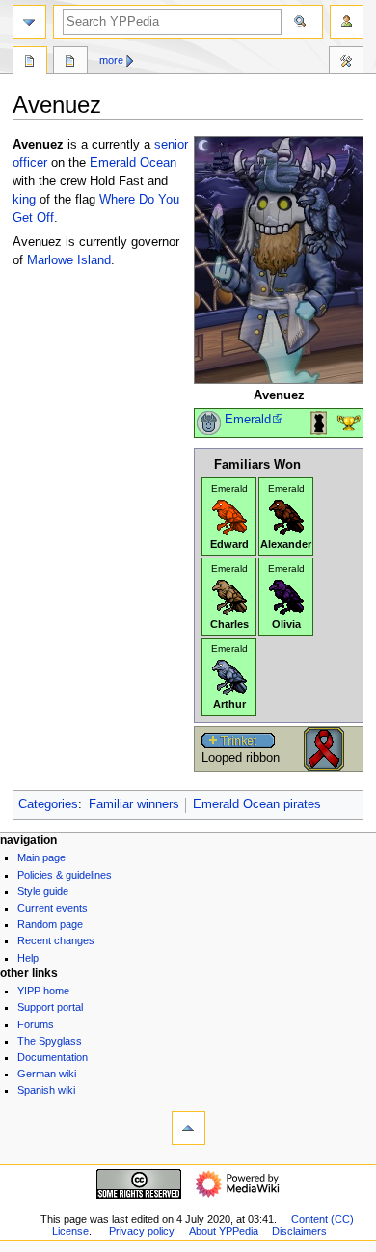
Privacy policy (142, 1231)
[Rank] (209, 422)
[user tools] (346, 22)
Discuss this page (70, 62)
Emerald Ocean (133, 163)
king (24, 199)
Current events (52, 907)
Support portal (50, 1007)
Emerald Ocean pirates (257, 804)
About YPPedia (223, 1231)
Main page (41, 857)
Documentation (52, 1057)
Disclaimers (299, 1231)
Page (29, 62)
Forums (35, 1024)
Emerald (248, 419)
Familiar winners (134, 804)
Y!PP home (43, 990)
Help (28, 958)
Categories (48, 804)
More (111, 60)
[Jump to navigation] (29, 22)
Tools (346, 62)
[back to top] (188, 1128)
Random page (50, 924)
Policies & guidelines (64, 875)
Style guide (42, 891)
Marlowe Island (69, 260)
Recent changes (55, 940)
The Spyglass (49, 1041)
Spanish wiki (46, 1090)
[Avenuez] (279, 259)
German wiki (46, 1073)
